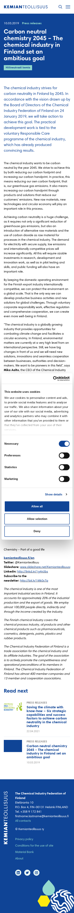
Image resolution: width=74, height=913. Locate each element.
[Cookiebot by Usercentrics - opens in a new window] (53, 378)
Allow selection (37, 518)
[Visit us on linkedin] (18, 873)
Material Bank (24, 852)
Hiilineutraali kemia (18, 67)
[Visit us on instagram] (36, 873)
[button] (60, 7)
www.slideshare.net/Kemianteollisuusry (46, 567)
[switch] (64, 455)
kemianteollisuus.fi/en (19, 558)
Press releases (32, 23)
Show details (53, 494)
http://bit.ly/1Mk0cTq (34, 580)
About (19, 858)
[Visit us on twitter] (27, 873)
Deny (37, 531)
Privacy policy (24, 839)
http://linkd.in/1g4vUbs (32, 571)
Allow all (37, 506)
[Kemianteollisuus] (26, 7)
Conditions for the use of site (34, 845)
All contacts (23, 820)
